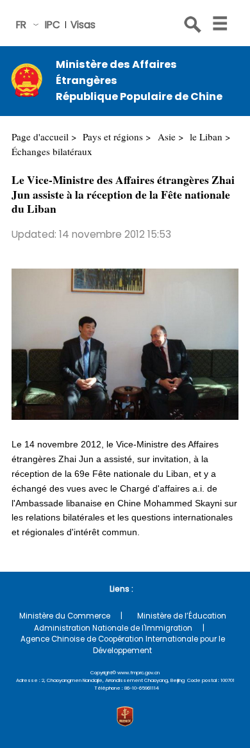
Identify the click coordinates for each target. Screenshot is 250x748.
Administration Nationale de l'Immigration (113, 628)
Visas (83, 24)
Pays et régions (113, 136)
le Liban (206, 136)
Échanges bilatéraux (52, 151)
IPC (52, 24)
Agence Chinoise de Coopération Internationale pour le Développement (123, 644)
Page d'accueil (40, 136)
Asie (167, 136)
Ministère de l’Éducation (181, 616)
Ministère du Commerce (64, 616)
